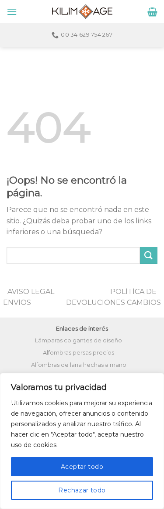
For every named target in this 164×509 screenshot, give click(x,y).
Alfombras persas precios (78, 352)
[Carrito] (152, 11)
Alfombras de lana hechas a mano (78, 365)
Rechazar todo (81, 490)
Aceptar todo (82, 467)
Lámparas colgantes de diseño (78, 340)
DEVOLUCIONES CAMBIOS (113, 302)
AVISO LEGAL (30, 291)
